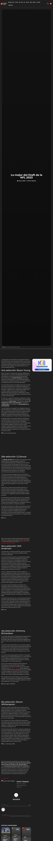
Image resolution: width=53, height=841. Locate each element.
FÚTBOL (16, 2)
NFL (24, 2)
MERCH (34, 2)
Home (3, 347)
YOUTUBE (38, 2)
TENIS (31, 2)
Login (29, 804)
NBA (22, 2)
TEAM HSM (10, 5)
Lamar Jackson (15, 668)
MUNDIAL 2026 (11, 2)
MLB (19, 2)
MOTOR (27, 2)
